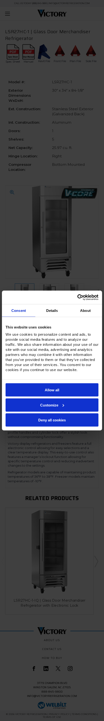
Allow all (52, 390)
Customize (49, 405)
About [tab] (85, 310)
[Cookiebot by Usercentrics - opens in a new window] (77, 297)
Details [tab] (52, 310)
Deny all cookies (52, 420)
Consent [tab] (18, 310)
